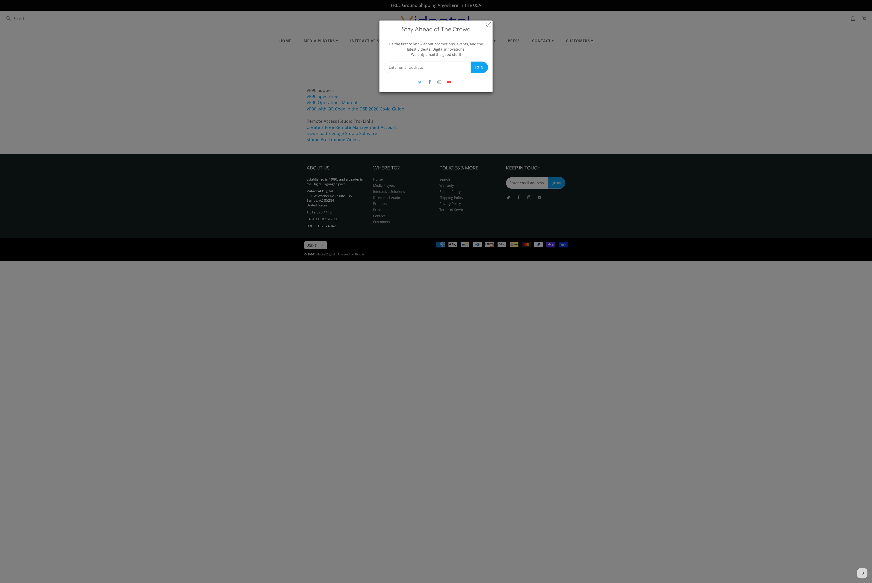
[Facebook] (430, 82)
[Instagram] (439, 82)
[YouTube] (449, 82)
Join (479, 67)
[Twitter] (420, 82)
